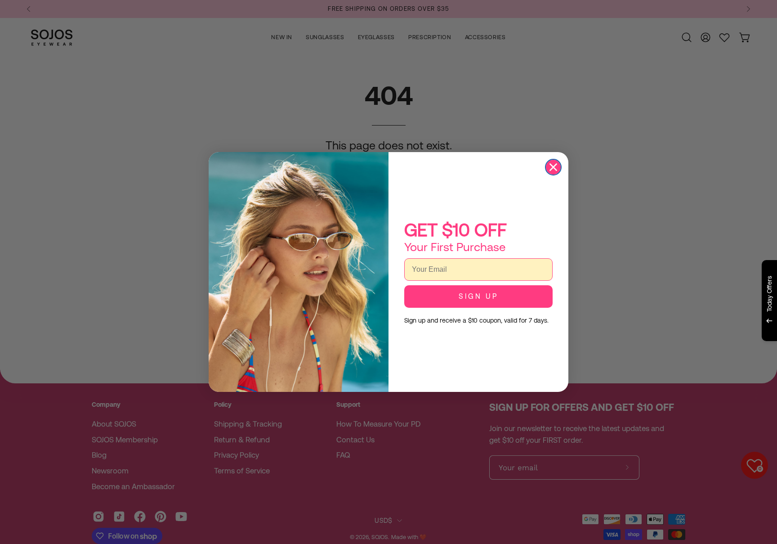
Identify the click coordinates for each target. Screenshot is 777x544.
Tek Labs (690, 352)
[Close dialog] (553, 167)
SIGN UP (478, 296)
